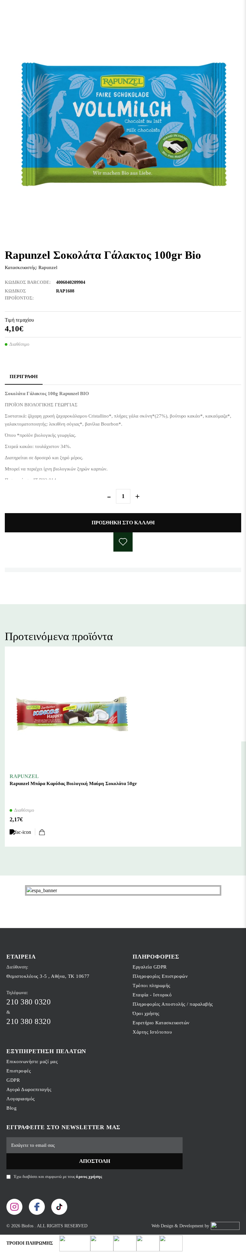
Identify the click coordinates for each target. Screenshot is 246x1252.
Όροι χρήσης (146, 1013)
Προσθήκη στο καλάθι (123, 522)
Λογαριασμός (20, 1098)
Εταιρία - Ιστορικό (152, 994)
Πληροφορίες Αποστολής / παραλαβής (173, 1004)
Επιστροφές (18, 1070)
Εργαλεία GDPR (150, 966)
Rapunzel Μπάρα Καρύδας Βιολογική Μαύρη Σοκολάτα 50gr (73, 783)
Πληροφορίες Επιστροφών (160, 976)
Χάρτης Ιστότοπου (152, 1032)
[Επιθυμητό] (22, 831)
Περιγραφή (24, 376)
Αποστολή (94, 1161)
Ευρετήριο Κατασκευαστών (161, 1022)
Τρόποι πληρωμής (151, 985)
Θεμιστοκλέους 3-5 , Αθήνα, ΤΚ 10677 (48, 976)
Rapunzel (47, 267)
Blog (11, 1108)
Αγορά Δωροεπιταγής (28, 1089)
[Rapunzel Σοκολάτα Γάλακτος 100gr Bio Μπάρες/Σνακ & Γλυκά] (123, 125)
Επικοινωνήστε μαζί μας (32, 1061)
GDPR (13, 1080)
